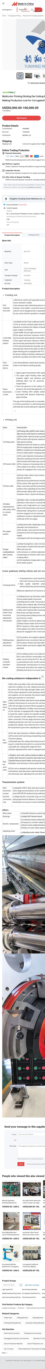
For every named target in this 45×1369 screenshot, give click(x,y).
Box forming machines (29, 1289)
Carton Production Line (35, 1344)
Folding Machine (22, 1318)
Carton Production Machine (13, 1344)
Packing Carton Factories (32, 1333)
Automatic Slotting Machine (35, 1323)
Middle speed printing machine (12, 1293)
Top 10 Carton (9, 1349)
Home (4, 16)
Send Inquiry (22, 118)
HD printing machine (29, 1297)
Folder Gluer (8, 1318)
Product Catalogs (33, 1285)
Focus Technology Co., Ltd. (28, 1360)
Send (21, 1164)
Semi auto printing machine (11, 1297)
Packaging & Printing (14, 16)
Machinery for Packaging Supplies (33, 16)
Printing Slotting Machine (12, 1323)
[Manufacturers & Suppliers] (23, 4)
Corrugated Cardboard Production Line (32, 1293)
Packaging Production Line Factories (16, 1338)
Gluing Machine (37, 1318)
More (4, 1353)
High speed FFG (7, 1289)
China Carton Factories (12, 1333)
